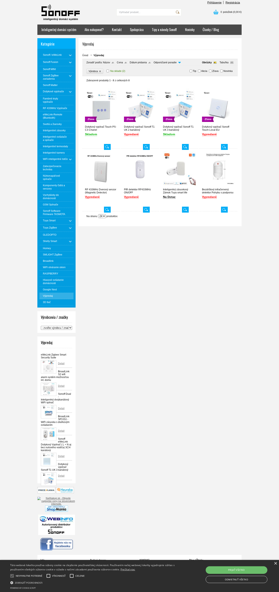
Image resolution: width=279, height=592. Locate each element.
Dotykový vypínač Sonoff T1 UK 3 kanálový (54, 467)
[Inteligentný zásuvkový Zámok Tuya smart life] (179, 186)
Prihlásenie (214, 2)
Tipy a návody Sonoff (164, 29)
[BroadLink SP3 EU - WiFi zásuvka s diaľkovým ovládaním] (48, 434)
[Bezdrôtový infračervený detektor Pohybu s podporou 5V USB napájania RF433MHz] (218, 186)
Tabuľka (224, 62)
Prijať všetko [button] (236, 569)
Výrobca (95, 71)
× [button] (275, 563)
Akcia (204, 71)
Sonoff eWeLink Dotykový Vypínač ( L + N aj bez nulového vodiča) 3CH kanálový (56, 444)
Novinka (228, 71)
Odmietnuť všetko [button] (236, 579)
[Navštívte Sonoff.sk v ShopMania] (56, 510)
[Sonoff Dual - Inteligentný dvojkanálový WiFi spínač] (48, 411)
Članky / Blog (211, 29)
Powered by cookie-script (23, 588)
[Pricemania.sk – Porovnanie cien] (46, 492)
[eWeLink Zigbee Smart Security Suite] (48, 366)
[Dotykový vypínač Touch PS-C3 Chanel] (101, 123)
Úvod (85, 55)
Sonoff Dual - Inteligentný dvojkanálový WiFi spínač (56, 398)
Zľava (215, 71)
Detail (61, 363)
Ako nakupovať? (94, 29)
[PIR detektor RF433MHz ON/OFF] (140, 186)
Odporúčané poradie (165, 62)
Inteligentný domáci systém (58, 29)
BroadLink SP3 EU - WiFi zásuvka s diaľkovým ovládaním (55, 420)
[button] (94, 582)
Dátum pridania (138, 62)
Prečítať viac (128, 569)
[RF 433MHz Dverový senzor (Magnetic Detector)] (101, 186)
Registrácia (232, 2)
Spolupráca (137, 29)
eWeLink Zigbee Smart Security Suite (53, 356)
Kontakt (117, 29)
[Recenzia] (65, 492)
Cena (120, 62)
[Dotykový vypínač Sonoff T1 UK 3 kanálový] (48, 479)
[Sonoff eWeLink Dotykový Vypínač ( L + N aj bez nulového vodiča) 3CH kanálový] (48, 459)
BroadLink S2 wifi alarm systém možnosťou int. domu (55, 375)
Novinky (189, 29)
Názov (106, 62)
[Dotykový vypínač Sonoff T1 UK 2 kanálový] (140, 123)
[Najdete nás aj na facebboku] (56, 549)
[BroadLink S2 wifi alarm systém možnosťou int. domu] (48, 389)
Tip (194, 71)
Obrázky (207, 62)
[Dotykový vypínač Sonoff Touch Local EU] (218, 123)
